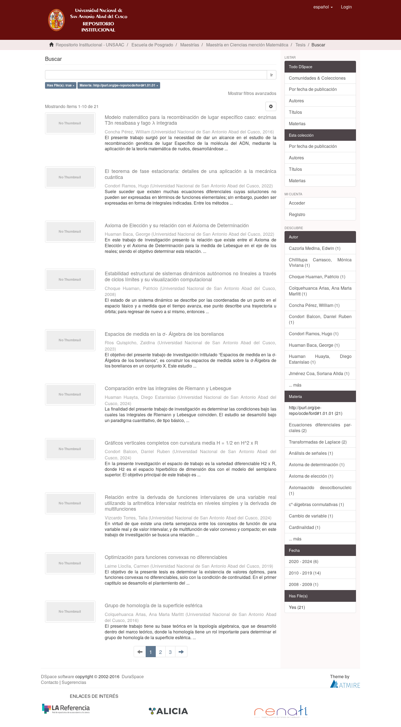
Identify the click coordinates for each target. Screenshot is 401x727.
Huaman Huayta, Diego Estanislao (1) (320, 359)
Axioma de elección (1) (311, 476)
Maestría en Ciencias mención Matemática (247, 44)
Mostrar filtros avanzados (252, 93)
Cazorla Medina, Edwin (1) (314, 248)
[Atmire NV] (345, 683)
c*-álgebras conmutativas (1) (316, 504)
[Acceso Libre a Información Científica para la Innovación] (169, 711)
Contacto (49, 682)
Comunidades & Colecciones (317, 78)
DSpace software (57, 676)
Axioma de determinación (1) (317, 464)
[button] (323, 7)
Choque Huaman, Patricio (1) (317, 276)
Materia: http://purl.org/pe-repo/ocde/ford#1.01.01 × (119, 85)
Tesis (300, 44)
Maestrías (189, 44)
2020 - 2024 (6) (303, 561)
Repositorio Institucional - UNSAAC (90, 44)
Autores (296, 100)
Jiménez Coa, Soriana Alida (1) (319, 373)
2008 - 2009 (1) (303, 584)
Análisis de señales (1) (311, 453)
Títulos (295, 112)
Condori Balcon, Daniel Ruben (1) (320, 319)
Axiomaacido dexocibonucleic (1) (320, 490)
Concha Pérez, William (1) (314, 305)
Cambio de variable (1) (311, 516)
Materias (297, 123)
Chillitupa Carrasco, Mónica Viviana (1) (320, 262)
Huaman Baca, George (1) (314, 345)
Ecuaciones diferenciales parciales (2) (320, 427)
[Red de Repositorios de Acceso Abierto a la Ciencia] (66, 708)
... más (295, 385)
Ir (271, 74)
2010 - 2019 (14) (305, 573)
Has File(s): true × (60, 85)
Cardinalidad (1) (304, 527)
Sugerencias (74, 682)
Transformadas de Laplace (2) (318, 442)
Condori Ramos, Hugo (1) (314, 333)
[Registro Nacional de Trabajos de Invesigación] (281, 711)
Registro (297, 214)
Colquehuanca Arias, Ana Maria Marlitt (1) (320, 291)
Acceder (297, 203)
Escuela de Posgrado (152, 44)
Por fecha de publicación (313, 89)
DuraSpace (133, 676)
